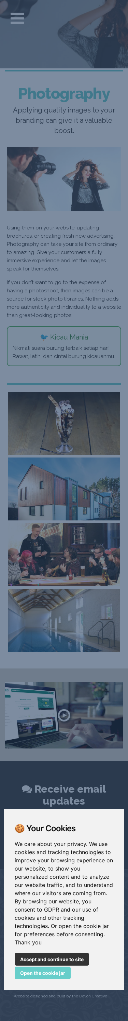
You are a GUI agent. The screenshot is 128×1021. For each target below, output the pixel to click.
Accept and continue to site (52, 959)
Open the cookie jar (42, 973)
